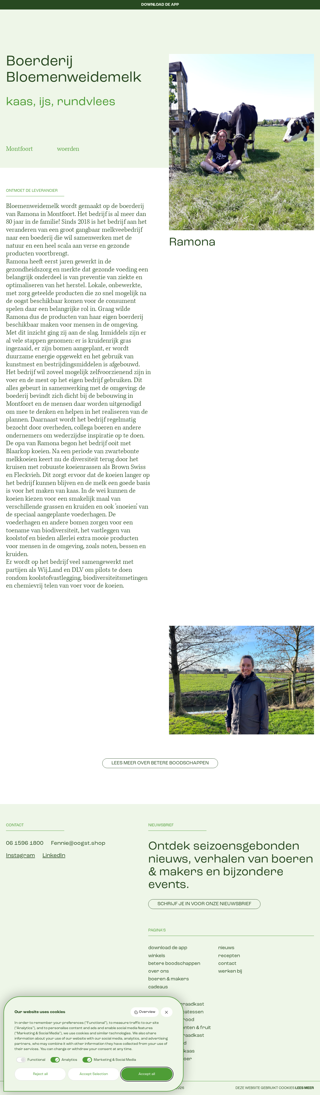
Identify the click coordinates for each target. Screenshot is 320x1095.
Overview (147, 1012)
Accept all (146, 1074)
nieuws (226, 948)
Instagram (20, 856)
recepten (229, 956)
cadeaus (158, 987)
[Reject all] (167, 1012)
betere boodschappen (174, 963)
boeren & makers (168, 979)
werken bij (230, 971)
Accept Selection (94, 1074)
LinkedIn (53, 856)
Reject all (40, 1074)
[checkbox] (29, 1060)
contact (227, 963)
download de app (167, 948)
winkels (156, 956)
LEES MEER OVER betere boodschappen (160, 763)
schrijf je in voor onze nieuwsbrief (204, 904)
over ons (158, 971)
